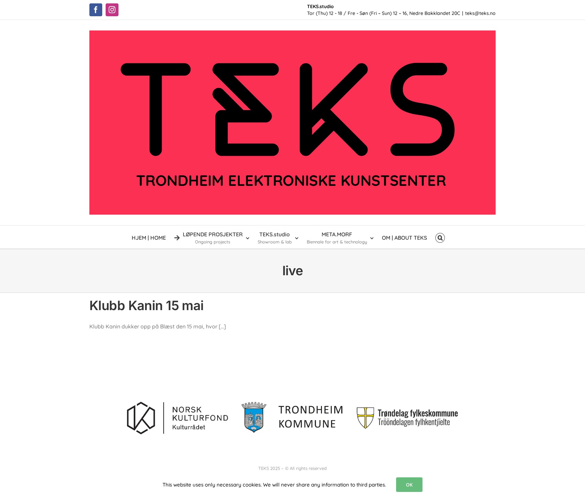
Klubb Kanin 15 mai (146, 305)
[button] (440, 236)
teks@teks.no (480, 13)
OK (409, 484)
